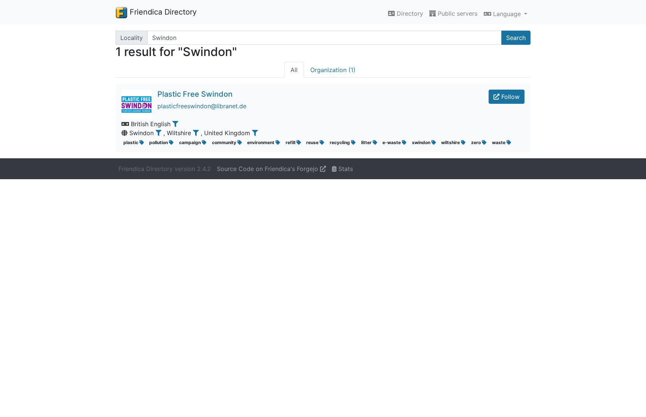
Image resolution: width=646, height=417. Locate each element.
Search (516, 37)
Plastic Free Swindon (195, 94)
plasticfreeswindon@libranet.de (201, 106)
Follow (509, 96)
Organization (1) (333, 70)
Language (507, 14)
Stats (344, 168)
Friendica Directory (162, 11)
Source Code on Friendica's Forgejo (268, 168)
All (294, 70)
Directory (409, 13)
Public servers (456, 13)
